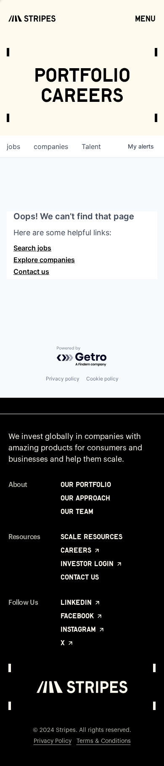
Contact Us (80, 577)
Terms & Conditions (104, 741)
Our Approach (85, 498)
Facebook (78, 616)
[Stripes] (32, 18)
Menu (145, 18)
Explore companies (44, 259)
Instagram (79, 629)
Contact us (31, 271)
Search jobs (32, 248)
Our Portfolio (86, 484)
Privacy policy (62, 378)
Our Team (77, 511)
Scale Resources (91, 536)
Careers (77, 550)
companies (51, 146)
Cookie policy (102, 378)
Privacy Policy (52, 741)
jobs (13, 146)
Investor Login (88, 563)
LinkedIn (77, 602)
